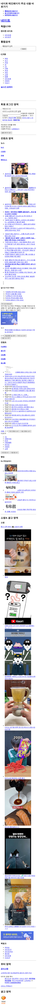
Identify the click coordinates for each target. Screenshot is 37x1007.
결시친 (3, 351)
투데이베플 (9, 330)
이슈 (7, 958)
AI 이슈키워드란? (7, 304)
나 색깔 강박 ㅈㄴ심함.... (20, 395)
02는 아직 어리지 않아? (20, 405)
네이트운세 (9, 951)
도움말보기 (15, 129)
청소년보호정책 (17, 980)
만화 (6, 68)
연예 (2, 155)
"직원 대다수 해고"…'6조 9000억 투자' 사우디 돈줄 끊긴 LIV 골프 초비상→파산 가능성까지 (20, 244)
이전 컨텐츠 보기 (14, 431)
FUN (6, 441)
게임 (6, 72)
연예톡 (3, 359)
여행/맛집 (8, 439)
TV (6, 66)
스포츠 (3, 151)
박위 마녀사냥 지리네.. (20, 386)
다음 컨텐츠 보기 (26, 431)
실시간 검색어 (7, 87)
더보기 (7, 83)
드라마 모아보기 (27, 330)
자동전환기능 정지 (10, 335)
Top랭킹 (4, 346)
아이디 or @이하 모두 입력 (11, 111)
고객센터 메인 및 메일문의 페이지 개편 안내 (16, 973)
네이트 (5, 20)
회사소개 (8, 978)
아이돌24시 (17, 330)
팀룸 (6, 77)
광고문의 (15, 978)
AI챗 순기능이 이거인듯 (20, 423)
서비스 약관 (24, 978)
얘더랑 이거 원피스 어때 (20, 409)
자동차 (7, 81)
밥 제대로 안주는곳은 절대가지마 (23, 388)
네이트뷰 (8, 79)
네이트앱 (8, 35)
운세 (6, 70)
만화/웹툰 (8, 442)
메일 (6, 58)
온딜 (6, 62)
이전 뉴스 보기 (21, 335)
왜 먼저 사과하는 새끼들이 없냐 (23, 407)
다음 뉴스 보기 (6, 338)
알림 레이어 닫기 (6, 132)
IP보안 (12, 118)
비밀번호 (24, 113)
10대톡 (3, 355)
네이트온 (8, 37)
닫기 (18, 310)
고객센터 (27, 980)
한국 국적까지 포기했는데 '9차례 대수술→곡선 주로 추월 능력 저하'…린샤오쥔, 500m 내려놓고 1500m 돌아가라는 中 (20, 250)
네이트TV (8, 949)
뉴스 (6, 60)
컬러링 (7, 954)
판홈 (2, 431)
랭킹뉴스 (4, 160)
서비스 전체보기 (6, 986)
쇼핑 (6, 74)
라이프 (7, 444)
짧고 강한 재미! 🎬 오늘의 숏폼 (12, 526)
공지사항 (4, 969)
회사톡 (3, 363)
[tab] (20, 437)
